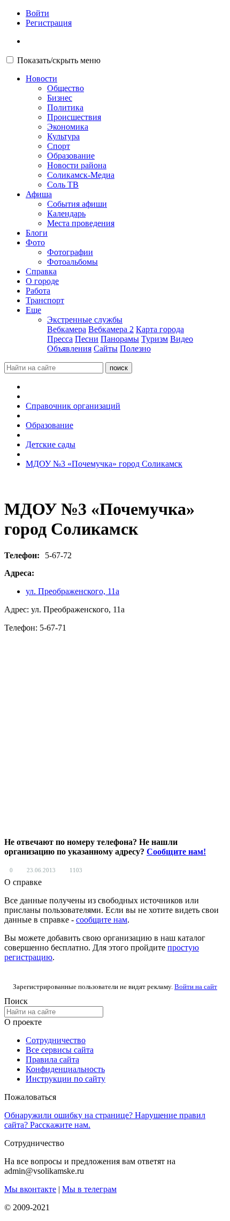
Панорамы (120, 338)
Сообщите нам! (176, 851)
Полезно (135, 348)
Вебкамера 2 (111, 329)
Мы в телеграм (89, 1189)
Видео (181, 338)
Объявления (69, 348)
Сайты (106, 348)
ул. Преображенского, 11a (72, 591)
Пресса (60, 338)
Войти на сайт (195, 987)
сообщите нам (101, 919)
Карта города (160, 329)
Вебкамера (66, 329)
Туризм (154, 338)
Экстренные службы (84, 319)
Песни (86, 338)
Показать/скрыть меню (59, 60)
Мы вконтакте (30, 1189)
